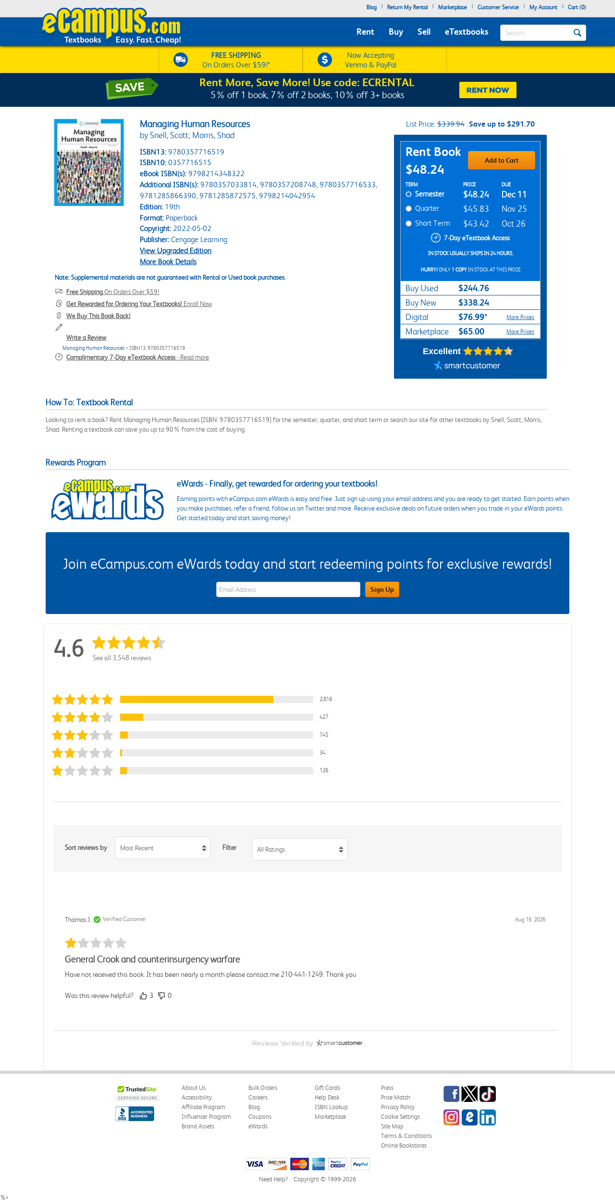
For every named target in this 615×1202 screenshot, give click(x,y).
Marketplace (452, 7)
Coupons (259, 1116)
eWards (258, 1126)
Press (387, 1087)
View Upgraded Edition (175, 250)
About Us (194, 1087)
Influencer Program (206, 1116)
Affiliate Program (203, 1107)
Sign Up (382, 589)
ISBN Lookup (331, 1107)
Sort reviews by (86, 847)
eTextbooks (466, 31)
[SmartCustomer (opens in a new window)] (467, 366)
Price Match (395, 1097)
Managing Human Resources (93, 348)
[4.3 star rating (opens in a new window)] (488, 351)
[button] (194, 699)
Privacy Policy (398, 1107)
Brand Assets (198, 1126)
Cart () (577, 7)
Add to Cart (501, 160)
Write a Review (86, 337)
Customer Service (498, 7)
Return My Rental (407, 7)
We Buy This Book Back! (98, 316)
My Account (543, 7)
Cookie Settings (400, 1116)
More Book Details (168, 261)
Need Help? (273, 1179)
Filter (229, 847)
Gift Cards (327, 1087)
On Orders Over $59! (113, 291)
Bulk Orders (262, 1087)
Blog (372, 7)
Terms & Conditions (406, 1135)
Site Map (392, 1126)
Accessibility (197, 1097)
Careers (258, 1097)
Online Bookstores (404, 1145)
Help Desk (327, 1097)
